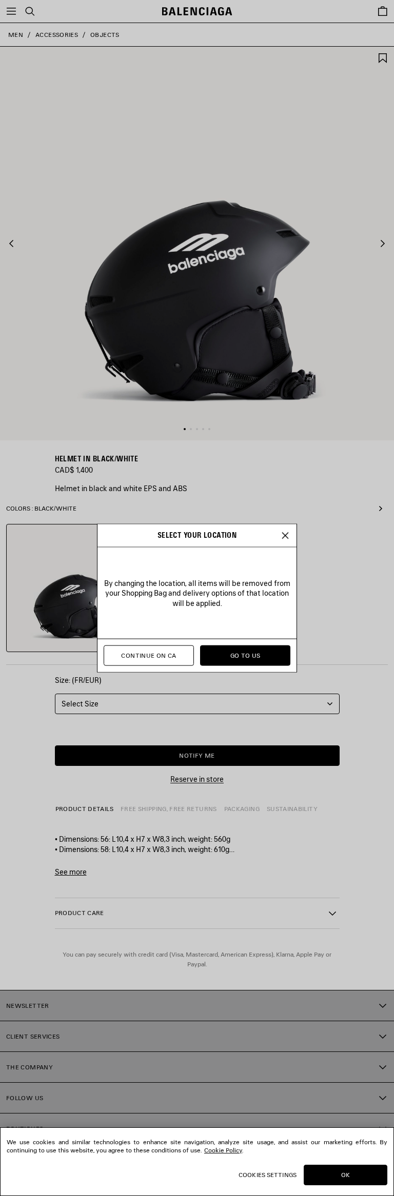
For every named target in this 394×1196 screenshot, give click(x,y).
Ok (345, 1175)
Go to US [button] (245, 655)
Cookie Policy (223, 1150)
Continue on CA (148, 655)
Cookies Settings (268, 1175)
